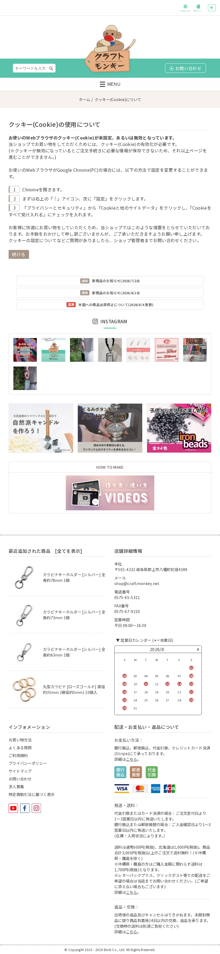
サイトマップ (20, 771)
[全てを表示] (68, 551)
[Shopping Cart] (212, 7)
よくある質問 (20, 747)
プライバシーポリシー (28, 763)
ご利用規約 (18, 755)
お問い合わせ (20, 778)
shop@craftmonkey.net (137, 583)
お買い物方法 (20, 740)
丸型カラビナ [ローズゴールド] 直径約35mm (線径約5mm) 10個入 (74, 689)
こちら (131, 759)
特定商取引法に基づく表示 (31, 794)
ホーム (84, 99)
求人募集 (16, 786)
